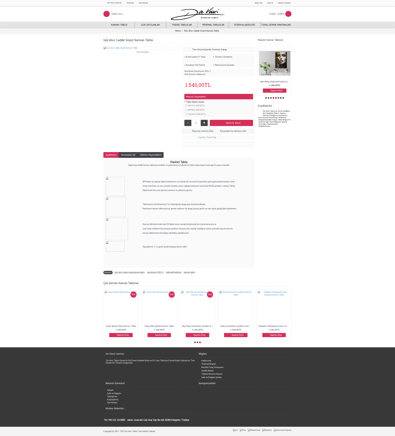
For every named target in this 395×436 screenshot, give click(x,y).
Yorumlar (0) (128, 154)
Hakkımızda (206, 360)
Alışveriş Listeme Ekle (202, 131)
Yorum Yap (211, 137)
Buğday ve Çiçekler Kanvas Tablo (159, 326)
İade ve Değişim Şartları (211, 377)
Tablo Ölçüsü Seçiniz (195, 102)
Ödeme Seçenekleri (150, 154)
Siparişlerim (112, 396)
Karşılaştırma (112, 399)
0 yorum (201, 137)
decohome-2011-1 (155, 272)
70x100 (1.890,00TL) (197, 114)
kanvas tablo (189, 272)
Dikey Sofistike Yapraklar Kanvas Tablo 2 (274, 326)
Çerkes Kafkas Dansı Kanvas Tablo (198, 326)
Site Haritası (112, 402)
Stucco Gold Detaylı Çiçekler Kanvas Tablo (121, 326)
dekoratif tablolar (173, 272)
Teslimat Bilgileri (208, 364)
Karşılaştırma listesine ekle (233, 131)
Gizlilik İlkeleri (207, 370)
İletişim (110, 390)
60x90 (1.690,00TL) (196, 110)
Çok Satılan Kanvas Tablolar (121, 283)
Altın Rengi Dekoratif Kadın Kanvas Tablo (275, 81)
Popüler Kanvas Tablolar (270, 39)
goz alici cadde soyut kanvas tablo (130, 272)
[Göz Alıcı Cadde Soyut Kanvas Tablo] (141, 48)
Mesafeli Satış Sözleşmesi (212, 367)
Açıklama (111, 154)
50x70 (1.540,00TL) (196, 105)
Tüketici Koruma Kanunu (211, 374)
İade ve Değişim (114, 393)
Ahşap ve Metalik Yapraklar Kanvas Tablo (236, 326)
